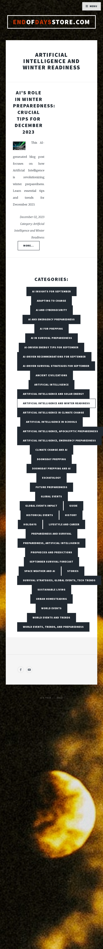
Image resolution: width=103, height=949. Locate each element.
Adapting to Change (51, 300)
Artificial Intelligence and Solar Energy (53, 393)
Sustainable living (51, 589)
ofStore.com (51, 22)
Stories (73, 571)
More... (28, 245)
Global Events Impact (41, 505)
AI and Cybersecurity (51, 310)
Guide (73, 505)
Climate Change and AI (51, 449)
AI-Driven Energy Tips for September (51, 347)
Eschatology (51, 477)
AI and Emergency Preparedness (51, 319)
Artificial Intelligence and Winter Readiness (56, 403)
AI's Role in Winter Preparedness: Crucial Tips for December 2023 (34, 112)
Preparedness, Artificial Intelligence (51, 543)
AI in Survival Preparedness (51, 338)
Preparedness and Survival (51, 533)
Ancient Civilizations (51, 375)
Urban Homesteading (51, 598)
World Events (51, 608)
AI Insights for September (51, 291)
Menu (93, 6)
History (71, 515)
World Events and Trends (51, 617)
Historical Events (39, 515)
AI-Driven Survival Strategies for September (56, 366)
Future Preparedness (51, 487)
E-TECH (47, 697)
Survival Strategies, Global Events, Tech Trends (59, 580)
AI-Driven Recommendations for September (54, 356)
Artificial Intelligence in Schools (51, 421)
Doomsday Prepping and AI (51, 468)
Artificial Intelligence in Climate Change (53, 412)
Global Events (51, 496)
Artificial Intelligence (51, 384)
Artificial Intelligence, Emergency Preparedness (59, 440)
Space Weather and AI (39, 571)
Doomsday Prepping (51, 459)
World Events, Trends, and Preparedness (53, 626)
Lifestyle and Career (64, 524)
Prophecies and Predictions (51, 552)
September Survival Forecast (51, 561)
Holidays (30, 524)
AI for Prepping (51, 328)
